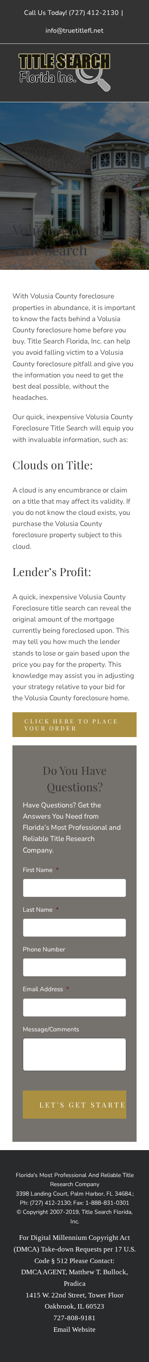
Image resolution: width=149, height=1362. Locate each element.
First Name (41, 870)
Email (61, 1329)
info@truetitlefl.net (74, 30)
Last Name (41, 910)
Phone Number (44, 950)
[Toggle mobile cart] (132, 65)
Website (84, 1329)
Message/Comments (51, 1029)
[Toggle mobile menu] (132, 56)
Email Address (46, 989)
